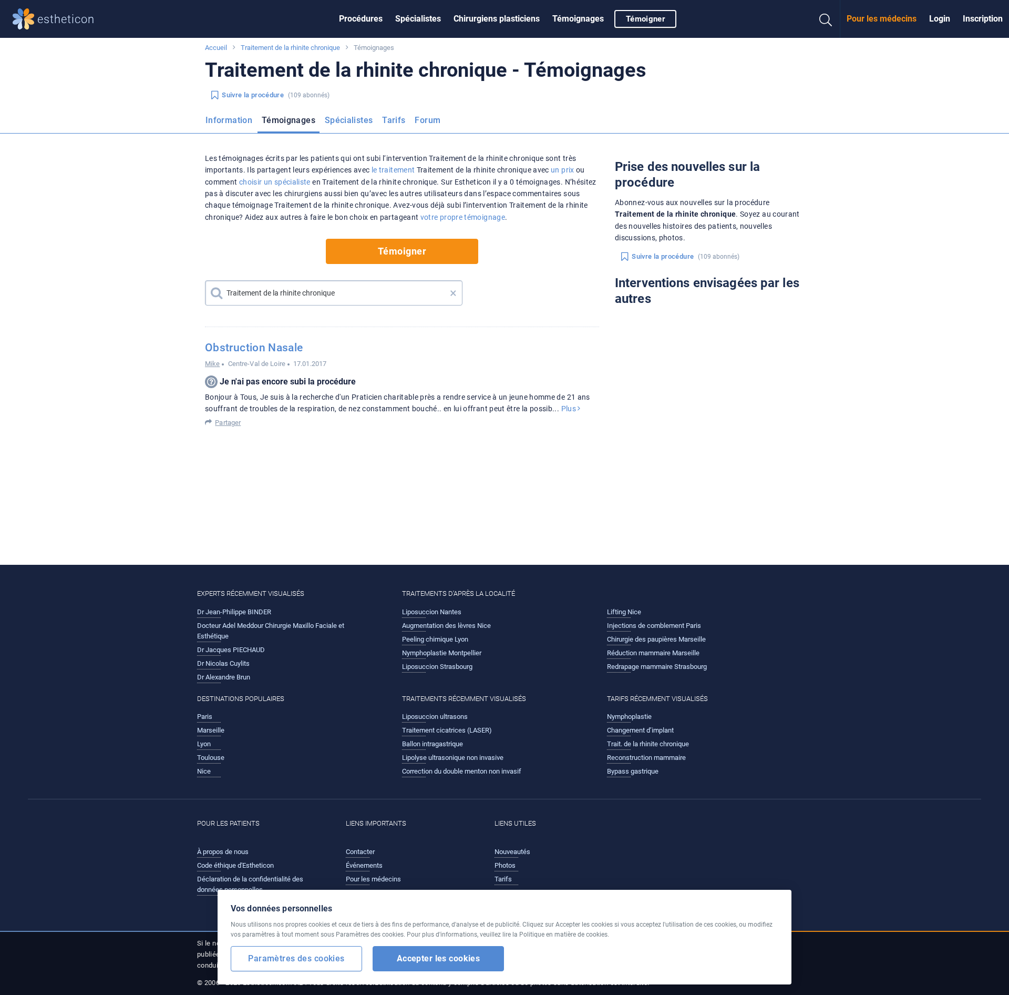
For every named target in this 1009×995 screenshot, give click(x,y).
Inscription (983, 19)
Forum (427, 120)
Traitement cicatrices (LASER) (447, 730)
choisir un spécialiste (275, 182)
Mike (212, 364)
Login (939, 19)
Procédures (361, 19)
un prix (562, 170)
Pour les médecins (882, 19)
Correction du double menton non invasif (461, 771)
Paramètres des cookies (296, 958)
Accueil (216, 48)
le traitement (393, 170)
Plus (569, 408)
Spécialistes (418, 19)
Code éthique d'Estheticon (235, 865)
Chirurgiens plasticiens (497, 19)
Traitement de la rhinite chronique (290, 48)
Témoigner (645, 19)
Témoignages (578, 19)
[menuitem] (361, 19)
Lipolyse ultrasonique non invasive (452, 758)
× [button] (453, 293)
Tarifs (393, 120)
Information (228, 120)
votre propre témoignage (462, 217)
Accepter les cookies (438, 958)
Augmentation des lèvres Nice (446, 626)
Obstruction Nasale (254, 347)
